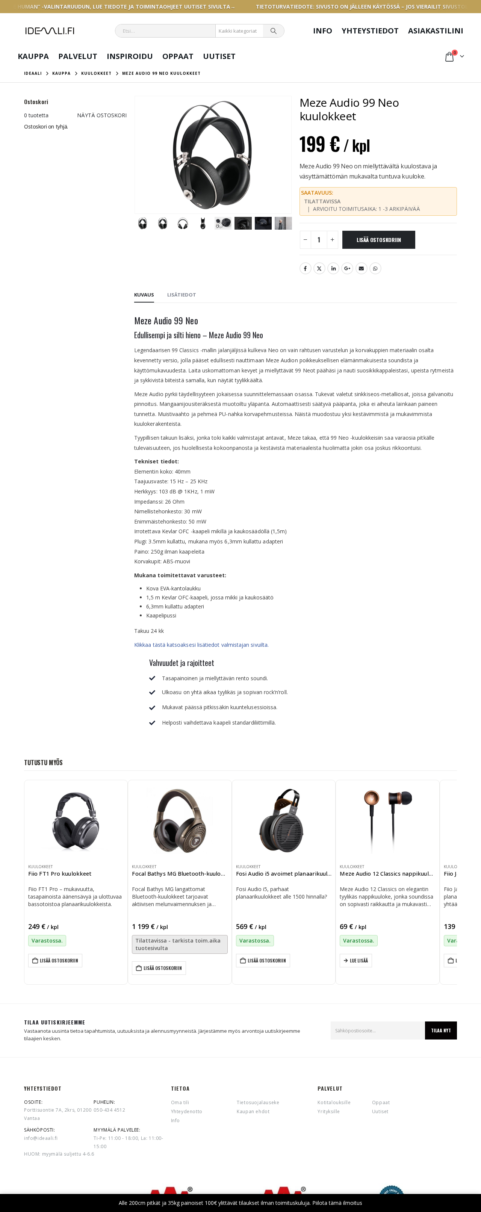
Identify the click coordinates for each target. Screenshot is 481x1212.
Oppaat (178, 56)
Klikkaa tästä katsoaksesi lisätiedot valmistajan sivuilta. (201, 644)
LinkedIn (333, 268)
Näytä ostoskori (102, 115)
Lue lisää (359, 960)
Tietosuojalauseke (258, 1102)
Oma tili (180, 1102)
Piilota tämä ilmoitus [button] (337, 1202)
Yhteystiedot (370, 31)
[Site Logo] (50, 30)
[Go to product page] (76, 821)
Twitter (319, 268)
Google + (347, 268)
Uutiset (219, 56)
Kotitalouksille (334, 1102)
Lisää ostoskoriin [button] (59, 960)
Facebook (305, 268)
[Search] (273, 30)
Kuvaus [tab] (144, 294)
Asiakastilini (435, 31)
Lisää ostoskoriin (379, 240)
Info (322, 31)
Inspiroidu (130, 56)
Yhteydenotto (187, 1111)
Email (361, 268)
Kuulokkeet (40, 866)
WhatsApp (375, 268)
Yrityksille (329, 1111)
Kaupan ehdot (253, 1111)
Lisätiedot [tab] (181, 294)
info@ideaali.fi (41, 1138)
